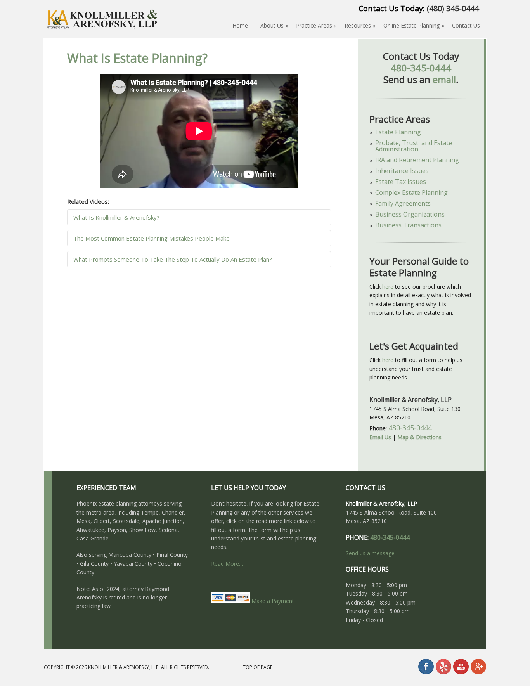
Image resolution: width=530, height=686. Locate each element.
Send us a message (370, 553)
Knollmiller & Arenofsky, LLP (123, 667)
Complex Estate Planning (411, 192)
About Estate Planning (102, 32)
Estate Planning (398, 132)
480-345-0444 (421, 67)
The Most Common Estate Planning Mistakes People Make (151, 238)
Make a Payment (272, 601)
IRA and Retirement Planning (417, 160)
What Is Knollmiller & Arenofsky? (116, 217)
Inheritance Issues (402, 170)
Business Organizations (410, 214)
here (387, 286)
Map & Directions (419, 437)
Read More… (227, 563)
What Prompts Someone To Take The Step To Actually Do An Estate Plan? (172, 259)
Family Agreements (403, 203)
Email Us (380, 437)
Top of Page (257, 667)
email (444, 79)
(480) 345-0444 (453, 8)
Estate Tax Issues (400, 181)
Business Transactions (408, 225)
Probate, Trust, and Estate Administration (413, 146)
